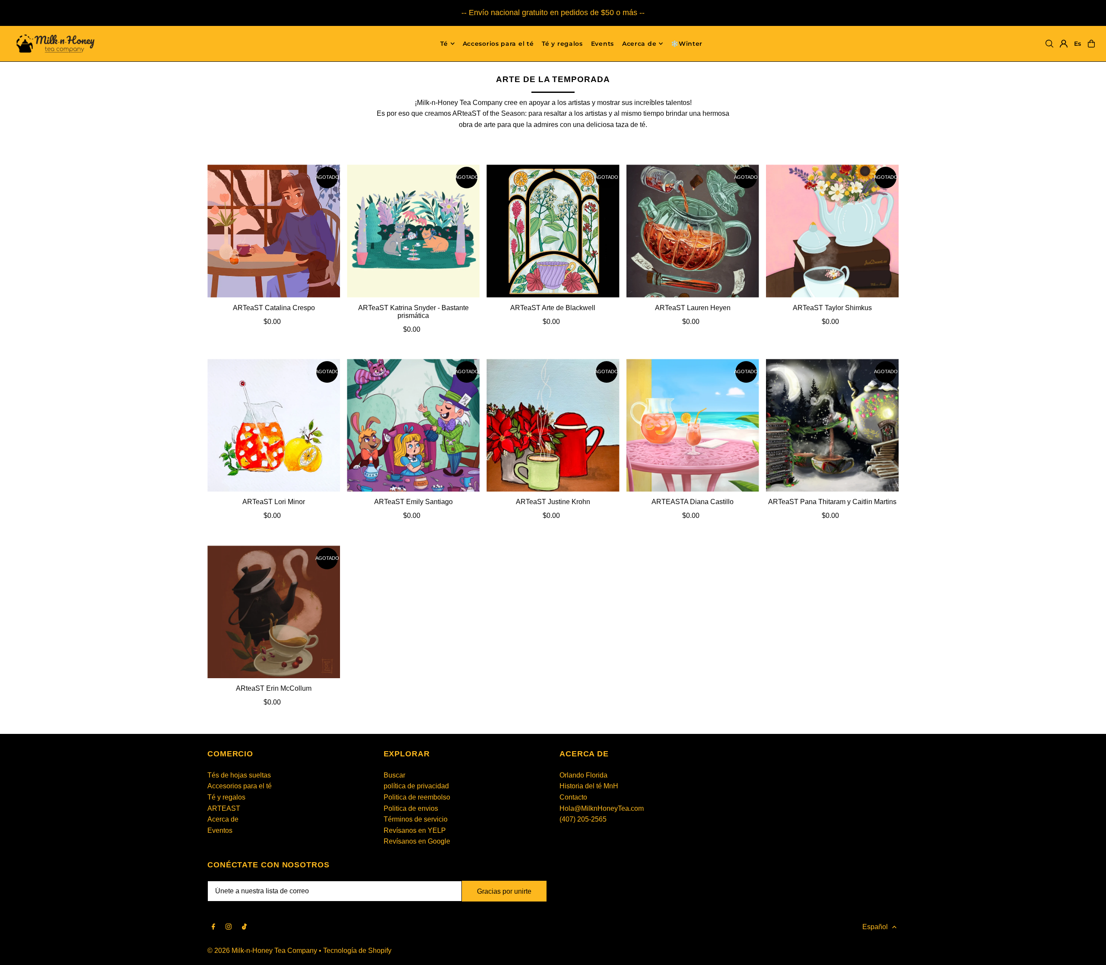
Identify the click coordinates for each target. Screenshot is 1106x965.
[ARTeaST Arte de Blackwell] (552, 231)
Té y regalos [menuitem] (562, 44)
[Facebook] (213, 927)
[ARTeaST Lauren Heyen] (692, 231)
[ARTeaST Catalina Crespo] (273, 231)
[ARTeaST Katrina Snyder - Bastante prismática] (413, 231)
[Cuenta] (1064, 44)
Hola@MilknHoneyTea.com (601, 808)
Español (875, 926)
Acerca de (222, 819)
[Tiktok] (244, 927)
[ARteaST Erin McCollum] (273, 612)
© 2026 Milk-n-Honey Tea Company (262, 950)
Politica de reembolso (417, 797)
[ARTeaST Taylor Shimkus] (832, 231)
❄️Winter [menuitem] (686, 44)
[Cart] (1091, 44)
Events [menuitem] (602, 44)
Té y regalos (226, 797)
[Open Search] (1049, 44)
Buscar (394, 775)
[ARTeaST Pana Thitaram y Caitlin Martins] (832, 425)
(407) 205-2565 (583, 819)
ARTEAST (223, 808)
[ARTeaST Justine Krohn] (552, 425)
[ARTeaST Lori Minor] (273, 425)
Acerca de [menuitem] (639, 44)
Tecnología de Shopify (357, 950)
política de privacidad (416, 786)
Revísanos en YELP (415, 830)
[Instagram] (229, 927)
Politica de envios (411, 808)
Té (444, 44)
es (1077, 44)
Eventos (219, 830)
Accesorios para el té (239, 786)
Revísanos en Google (417, 841)
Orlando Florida (583, 775)
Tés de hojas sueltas (239, 775)
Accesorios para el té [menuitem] (498, 44)
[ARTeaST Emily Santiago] (413, 425)
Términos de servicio (416, 819)
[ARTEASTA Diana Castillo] (692, 425)
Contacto (573, 797)
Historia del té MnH (588, 786)
